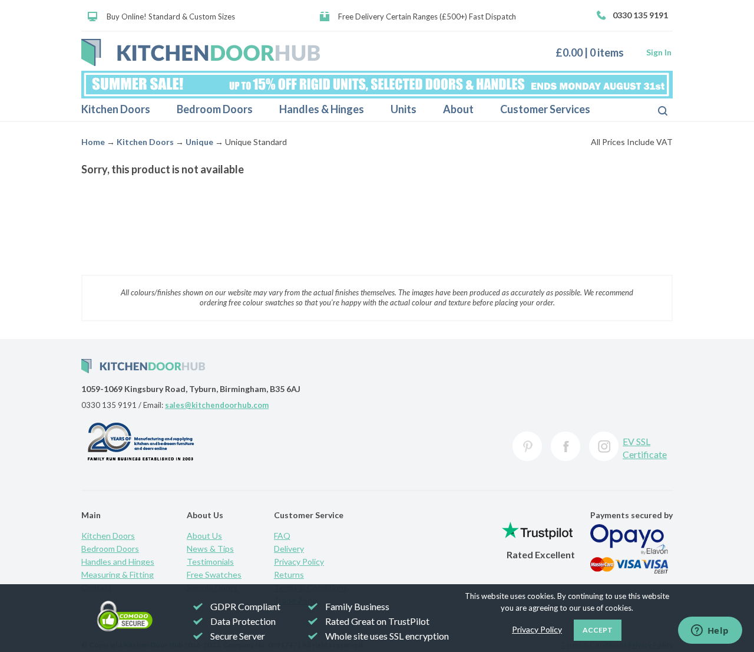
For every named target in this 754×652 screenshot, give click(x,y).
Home (93, 142)
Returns (289, 574)
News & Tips (210, 549)
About (458, 109)
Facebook (565, 446)
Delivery (289, 549)
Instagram (604, 446)
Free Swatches (214, 574)
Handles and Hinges (117, 561)
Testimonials (210, 561)
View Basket (594, 52)
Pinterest (527, 446)
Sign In (659, 52)
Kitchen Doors (115, 109)
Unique (199, 142)
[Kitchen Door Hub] (200, 52)
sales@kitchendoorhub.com (217, 405)
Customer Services (545, 109)
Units (403, 109)
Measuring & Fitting (117, 574)
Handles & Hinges (321, 109)
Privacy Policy (299, 561)
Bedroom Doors (215, 109)
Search (653, 109)
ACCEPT (598, 629)
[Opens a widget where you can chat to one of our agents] (709, 631)
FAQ (282, 536)
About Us (204, 536)
